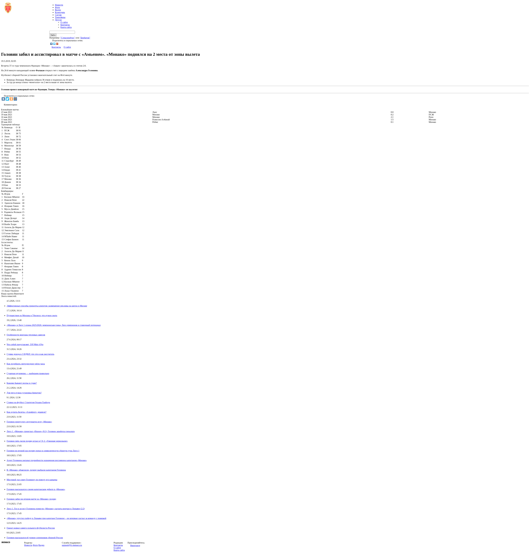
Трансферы (60, 17)
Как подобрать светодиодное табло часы (26, 364)
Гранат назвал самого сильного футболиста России (31, 528)
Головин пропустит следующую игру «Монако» (29, 422)
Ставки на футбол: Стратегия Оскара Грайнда (28, 402)
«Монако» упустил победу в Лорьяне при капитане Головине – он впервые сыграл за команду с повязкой (56, 518)
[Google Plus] (57, 44)
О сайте (64, 22)
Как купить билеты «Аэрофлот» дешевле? (26, 412)
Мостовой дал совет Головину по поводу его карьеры (32, 479)
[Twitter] (54, 44)
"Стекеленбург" (67, 38)
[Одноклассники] (11, 99)
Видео (58, 10)
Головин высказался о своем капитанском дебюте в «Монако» (36, 489)
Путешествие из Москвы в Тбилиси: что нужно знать (32, 315)
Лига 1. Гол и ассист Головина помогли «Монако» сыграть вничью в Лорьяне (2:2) (46, 508)
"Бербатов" (85, 38)
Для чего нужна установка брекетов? (24, 393)
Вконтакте (135, 545)
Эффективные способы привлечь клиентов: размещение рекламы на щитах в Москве (47, 306)
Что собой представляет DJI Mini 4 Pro (25, 344)
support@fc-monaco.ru (72, 545)
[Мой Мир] (15, 99)
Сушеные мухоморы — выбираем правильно (28, 373)
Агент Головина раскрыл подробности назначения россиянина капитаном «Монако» (47, 460)
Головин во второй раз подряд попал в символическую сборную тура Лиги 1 (43, 451)
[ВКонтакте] (51, 44)
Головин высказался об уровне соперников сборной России (35, 537)
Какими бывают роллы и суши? (22, 383)
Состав (58, 15)
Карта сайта (66, 27)
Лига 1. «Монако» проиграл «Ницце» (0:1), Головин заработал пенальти (41, 431)
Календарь (60, 12)
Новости (28, 545)
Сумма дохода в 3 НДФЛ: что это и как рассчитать (30, 354)
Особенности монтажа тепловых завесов (26, 335)
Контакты (65, 25)
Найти (53, 35)
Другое (58, 20)
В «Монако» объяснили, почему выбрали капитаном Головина (36, 470)
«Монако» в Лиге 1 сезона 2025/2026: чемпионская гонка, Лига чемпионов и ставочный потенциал (54, 325)
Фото (57, 7)
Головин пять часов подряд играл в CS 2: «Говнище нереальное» (37, 441)
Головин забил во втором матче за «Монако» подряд (31, 499)
